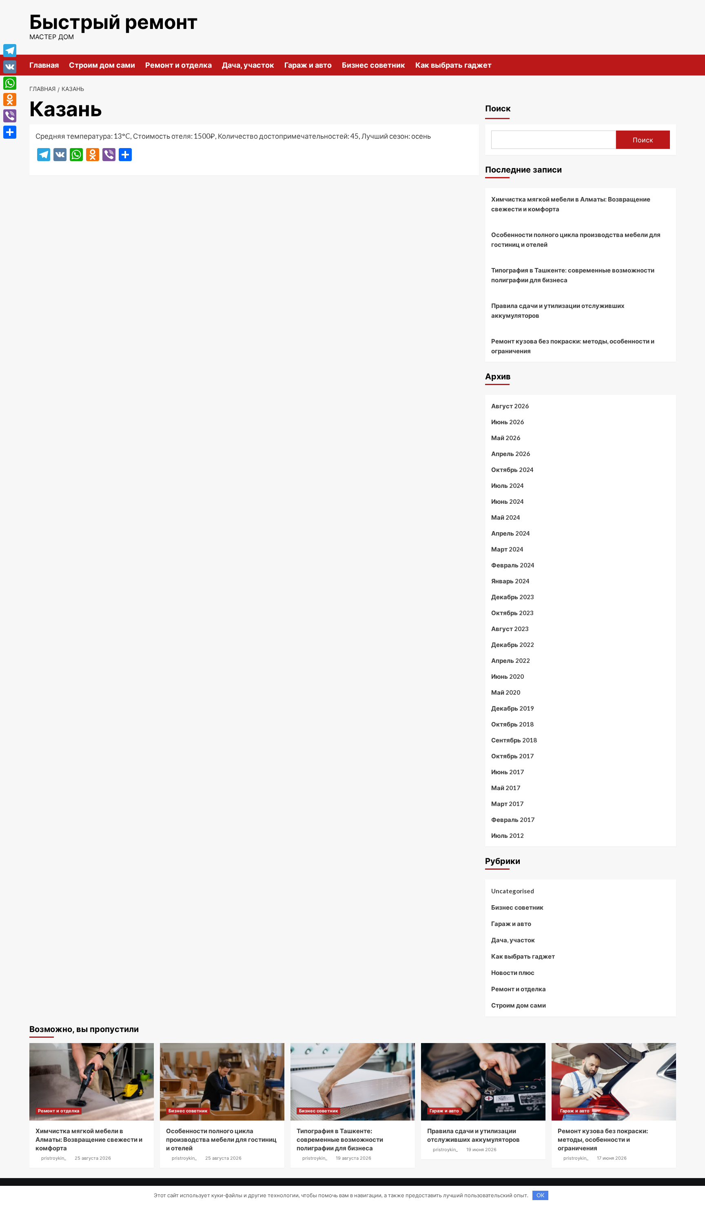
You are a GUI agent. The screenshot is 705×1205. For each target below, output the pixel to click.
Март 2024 (507, 549)
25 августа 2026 (93, 1158)
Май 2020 (505, 692)
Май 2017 (505, 787)
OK (540, 1195)
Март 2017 (507, 803)
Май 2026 (505, 437)
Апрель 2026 (510, 453)
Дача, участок (248, 65)
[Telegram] (10, 50)
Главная (44, 65)
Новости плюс (512, 972)
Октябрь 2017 (512, 756)
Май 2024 (505, 517)
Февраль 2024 (512, 565)
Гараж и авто (308, 65)
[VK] (10, 67)
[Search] (671, 65)
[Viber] (10, 116)
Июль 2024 (507, 485)
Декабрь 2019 (512, 708)
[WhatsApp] (10, 83)
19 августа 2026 (353, 1158)
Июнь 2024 (507, 501)
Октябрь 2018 (512, 724)
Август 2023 (510, 628)
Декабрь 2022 (512, 644)
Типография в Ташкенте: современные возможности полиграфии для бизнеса (572, 275)
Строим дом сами (102, 65)
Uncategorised (512, 891)
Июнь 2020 (507, 676)
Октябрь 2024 (512, 469)
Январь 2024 (510, 581)
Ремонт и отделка (178, 65)
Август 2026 (510, 406)
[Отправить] (10, 132)
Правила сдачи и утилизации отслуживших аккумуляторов (558, 310)
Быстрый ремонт (113, 22)
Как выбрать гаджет (453, 65)
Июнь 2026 (507, 421)
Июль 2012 (507, 835)
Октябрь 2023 (512, 612)
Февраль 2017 (512, 819)
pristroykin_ (53, 1158)
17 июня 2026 (612, 1158)
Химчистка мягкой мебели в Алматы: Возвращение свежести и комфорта (570, 204)
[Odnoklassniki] (10, 99)
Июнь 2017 (507, 771)
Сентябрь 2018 (514, 740)
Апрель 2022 (510, 660)
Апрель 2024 (510, 533)
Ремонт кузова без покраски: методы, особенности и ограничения (572, 345)
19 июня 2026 (481, 1149)
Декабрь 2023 (512, 596)
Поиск (498, 108)
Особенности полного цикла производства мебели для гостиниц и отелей (576, 239)
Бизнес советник (373, 65)
